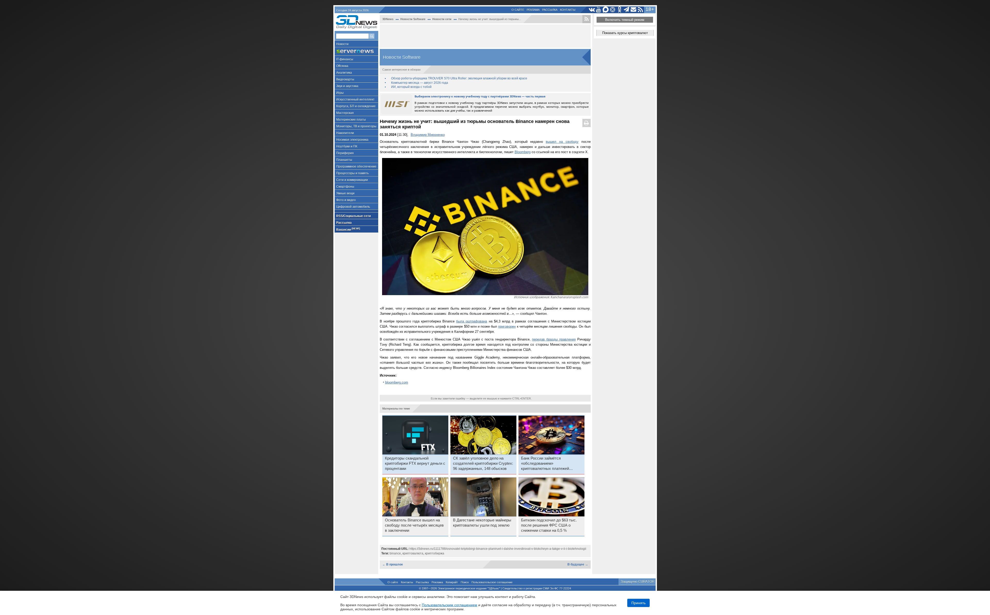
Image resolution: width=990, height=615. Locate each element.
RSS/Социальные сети (353, 216)
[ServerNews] (356, 51)
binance (395, 553)
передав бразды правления (554, 339)
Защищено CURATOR (637, 582)
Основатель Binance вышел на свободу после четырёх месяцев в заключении (414, 525)
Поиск (465, 582)
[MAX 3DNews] (605, 9)
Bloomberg (523, 152)
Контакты (567, 9)
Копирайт (452, 582)
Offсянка (342, 66)
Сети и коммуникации (352, 180)
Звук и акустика (347, 86)
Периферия (345, 153)
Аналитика (344, 72)
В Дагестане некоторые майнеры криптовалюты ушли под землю (482, 522)
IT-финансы (344, 59)
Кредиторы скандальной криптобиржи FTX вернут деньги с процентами (415, 463)
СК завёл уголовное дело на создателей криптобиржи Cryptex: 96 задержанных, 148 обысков (483, 463)
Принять (638, 603)
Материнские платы (351, 119)
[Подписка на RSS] (640, 9)
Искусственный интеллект (355, 99)
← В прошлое (392, 564)
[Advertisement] (485, 36)
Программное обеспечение (356, 166)
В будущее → (577, 564)
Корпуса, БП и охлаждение (356, 106)
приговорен (507, 326)
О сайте (518, 9)
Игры (340, 93)
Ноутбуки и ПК (346, 146)
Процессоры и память (352, 173)
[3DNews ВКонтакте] (591, 9)
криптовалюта (412, 553)
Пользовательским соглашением (449, 605)
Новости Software (412, 19)
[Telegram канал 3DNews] (626, 9)
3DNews (387, 19)
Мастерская (345, 113)
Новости (342, 44)
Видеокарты (345, 79)
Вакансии (348, 229)
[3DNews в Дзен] (612, 9)
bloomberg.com (396, 382)
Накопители (345, 133)
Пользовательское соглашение (492, 582)
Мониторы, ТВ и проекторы (356, 126)
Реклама (533, 9)
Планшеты (344, 160)
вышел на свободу (562, 142)
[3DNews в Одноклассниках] (619, 9)
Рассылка (549, 9)
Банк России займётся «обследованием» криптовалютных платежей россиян (545, 463)
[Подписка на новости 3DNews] (633, 9)
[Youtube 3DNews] (598, 9)
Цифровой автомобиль (353, 207)
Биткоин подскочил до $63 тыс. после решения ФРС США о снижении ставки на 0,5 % (549, 525)
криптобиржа (434, 553)
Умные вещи (345, 193)
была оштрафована (471, 321)
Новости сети (441, 19)
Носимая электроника (352, 140)
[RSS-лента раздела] (586, 19)
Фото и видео (346, 200)
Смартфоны (345, 186)
